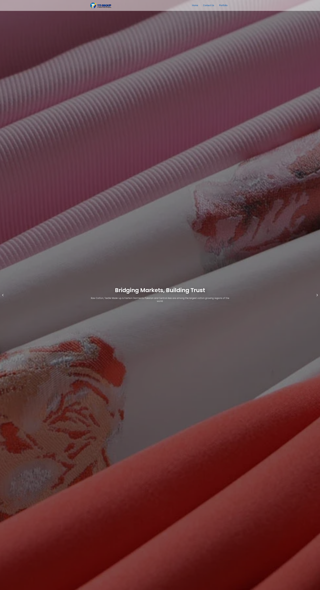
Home (195, 5)
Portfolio (223, 5)
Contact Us (208, 5)
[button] (2, 295)
